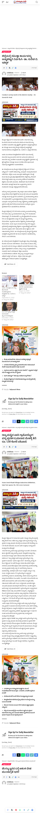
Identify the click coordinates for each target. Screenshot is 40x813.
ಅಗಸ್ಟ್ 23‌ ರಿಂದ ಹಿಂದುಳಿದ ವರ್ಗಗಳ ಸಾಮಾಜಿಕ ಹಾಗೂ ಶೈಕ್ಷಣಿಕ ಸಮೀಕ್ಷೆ (26, 287)
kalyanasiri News (15, 389)
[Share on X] (9, 67)
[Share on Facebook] (6, 67)
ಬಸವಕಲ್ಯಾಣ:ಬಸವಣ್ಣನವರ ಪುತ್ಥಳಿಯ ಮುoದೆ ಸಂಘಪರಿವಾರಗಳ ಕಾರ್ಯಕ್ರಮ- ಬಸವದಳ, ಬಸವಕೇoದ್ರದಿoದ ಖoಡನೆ (18, 691)
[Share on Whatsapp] (20, 810)
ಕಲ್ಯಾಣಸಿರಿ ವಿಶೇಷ (6, 51)
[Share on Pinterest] (16, 810)
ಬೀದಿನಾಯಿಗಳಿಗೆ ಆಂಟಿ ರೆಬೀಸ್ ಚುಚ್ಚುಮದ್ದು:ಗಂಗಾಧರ (18, 696)
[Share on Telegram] (24, 810)
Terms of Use (19, 412)
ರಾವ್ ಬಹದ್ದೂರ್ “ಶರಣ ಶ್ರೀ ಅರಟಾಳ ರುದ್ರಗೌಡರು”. (18, 376)
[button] (3, 2)
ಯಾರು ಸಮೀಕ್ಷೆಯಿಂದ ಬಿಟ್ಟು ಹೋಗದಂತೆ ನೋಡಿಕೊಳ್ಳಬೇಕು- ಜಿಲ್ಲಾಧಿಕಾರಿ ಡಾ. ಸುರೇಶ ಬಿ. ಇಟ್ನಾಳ (9, 291)
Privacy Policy (12, 414)
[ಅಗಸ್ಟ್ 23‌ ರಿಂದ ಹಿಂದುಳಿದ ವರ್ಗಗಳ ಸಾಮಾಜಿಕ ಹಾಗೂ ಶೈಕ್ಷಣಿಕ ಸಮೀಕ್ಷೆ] (26, 279)
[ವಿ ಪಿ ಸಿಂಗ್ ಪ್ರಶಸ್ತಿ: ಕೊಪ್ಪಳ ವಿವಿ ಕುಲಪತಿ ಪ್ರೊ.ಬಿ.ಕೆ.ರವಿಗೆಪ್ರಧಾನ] (9, 306)
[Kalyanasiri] (20, 2)
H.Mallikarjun (10, 72)
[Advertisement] (20, 25)
